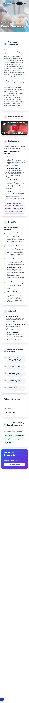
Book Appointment (14, 464)
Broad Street (8, 435)
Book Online (19, 3)
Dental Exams (8, 408)
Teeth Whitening (9, 404)
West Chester (9, 442)
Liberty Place (8, 439)
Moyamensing (20, 435)
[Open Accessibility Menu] (2, 699)
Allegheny (19, 439)
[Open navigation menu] (24, 3)
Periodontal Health (10, 412)
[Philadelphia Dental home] (9, 3)
